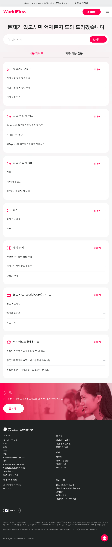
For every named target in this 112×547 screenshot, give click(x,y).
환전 (5, 450)
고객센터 (60, 491)
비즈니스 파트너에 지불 (13, 464)
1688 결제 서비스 (10, 474)
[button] (107, 11)
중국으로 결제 (62, 447)
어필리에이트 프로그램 (66, 498)
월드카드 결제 (9, 471)
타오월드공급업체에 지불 (14, 468)
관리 (5, 454)
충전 (5, 461)
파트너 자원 (61, 467)
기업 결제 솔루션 (63, 443)
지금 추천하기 (81, 3)
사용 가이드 (61, 464)
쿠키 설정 (7, 488)
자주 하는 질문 (62, 460)
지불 (5, 447)
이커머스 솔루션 (63, 440)
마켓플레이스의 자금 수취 (14, 457)
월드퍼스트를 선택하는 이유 (68, 488)
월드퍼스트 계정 (10, 440)
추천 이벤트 (61, 495)
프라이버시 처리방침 (12, 484)
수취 (5, 443)
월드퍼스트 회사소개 (65, 484)
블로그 (59, 457)
